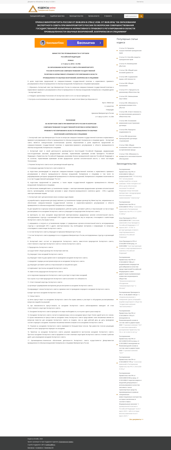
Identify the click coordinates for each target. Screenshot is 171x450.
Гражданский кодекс (37, 16)
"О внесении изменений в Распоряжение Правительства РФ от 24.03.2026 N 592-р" (130, 363)
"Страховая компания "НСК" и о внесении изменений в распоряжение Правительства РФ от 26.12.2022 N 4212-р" (130, 321)
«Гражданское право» (65, 442)
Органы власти (93, 16)
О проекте (108, 16)
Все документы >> (136, 419)
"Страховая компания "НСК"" (129, 344)
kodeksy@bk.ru (50, 445)
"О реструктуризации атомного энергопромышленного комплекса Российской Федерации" (130, 247)
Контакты (140, 2)
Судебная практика (57, 16)
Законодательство (76, 16)
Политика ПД (48, 448)
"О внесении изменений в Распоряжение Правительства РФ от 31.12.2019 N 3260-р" (130, 208)
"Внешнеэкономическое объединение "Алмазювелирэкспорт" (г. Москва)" (130, 272)
